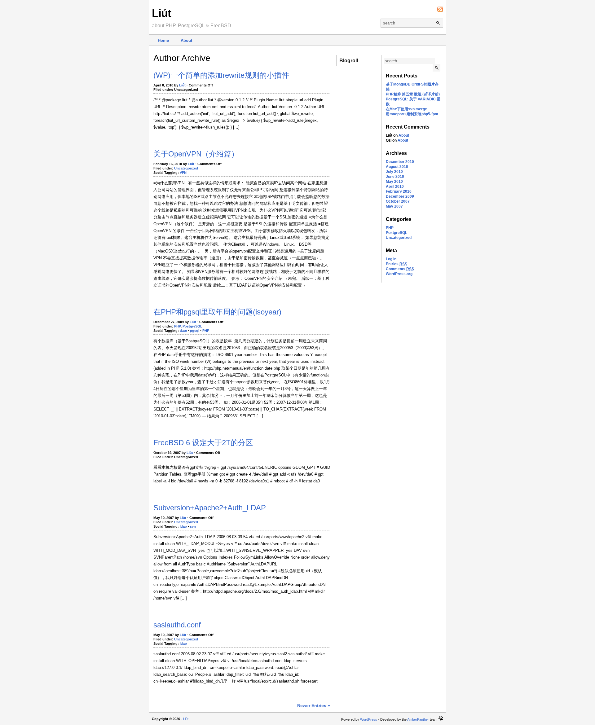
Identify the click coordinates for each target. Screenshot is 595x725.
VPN (183, 172)
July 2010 (394, 171)
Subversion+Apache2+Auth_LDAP (209, 507)
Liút (161, 13)
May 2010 (394, 181)
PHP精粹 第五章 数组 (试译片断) (413, 94)
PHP (390, 228)
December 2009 (400, 196)
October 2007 (398, 201)
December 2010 (400, 162)
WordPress (368, 719)
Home (163, 40)
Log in (391, 259)
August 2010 (397, 167)
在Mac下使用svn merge (406, 109)
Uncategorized (399, 237)
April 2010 (395, 186)
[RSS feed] (440, 9)
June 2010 (395, 176)
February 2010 (399, 191)
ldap (183, 526)
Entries (396, 264)
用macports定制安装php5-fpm (412, 114)
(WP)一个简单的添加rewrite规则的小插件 (221, 75)
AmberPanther (418, 719)
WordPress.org (399, 274)
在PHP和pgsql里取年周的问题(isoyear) (217, 312)
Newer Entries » (313, 705)
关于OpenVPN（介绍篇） (196, 154)
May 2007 (394, 206)
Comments (400, 269)
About (186, 40)
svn (193, 526)
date (183, 330)
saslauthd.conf (177, 625)
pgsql (194, 330)
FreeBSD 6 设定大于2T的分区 (203, 442)
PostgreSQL (396, 233)
